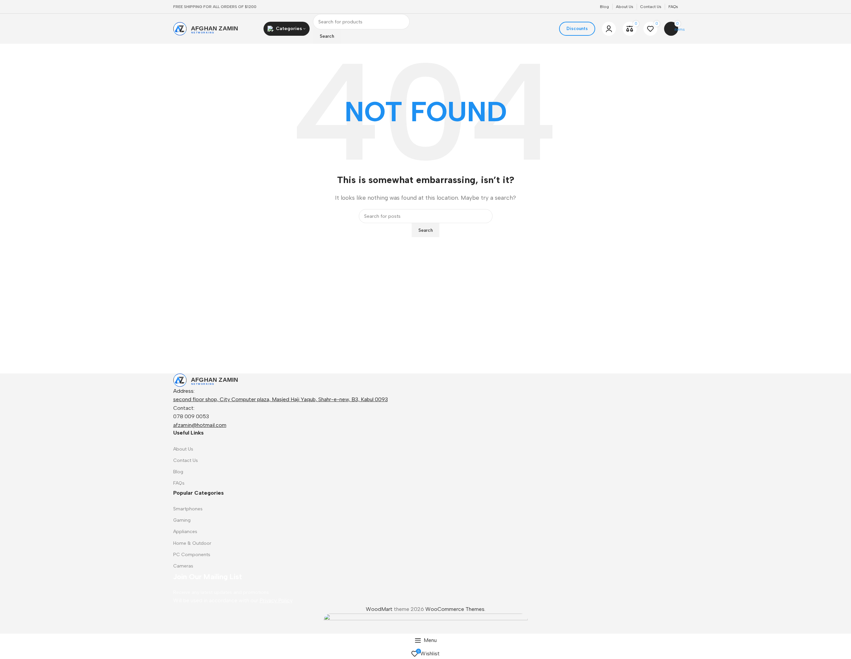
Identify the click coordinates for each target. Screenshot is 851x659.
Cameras (183, 566)
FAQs (179, 483)
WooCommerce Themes (455, 609)
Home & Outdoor (192, 543)
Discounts (577, 28)
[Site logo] (215, 28)
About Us (183, 449)
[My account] (609, 28)
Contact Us (185, 460)
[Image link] (215, 379)
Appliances (185, 531)
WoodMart (379, 609)
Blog (178, 472)
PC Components (191, 554)
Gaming (182, 520)
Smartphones (188, 509)
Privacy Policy (276, 600)
